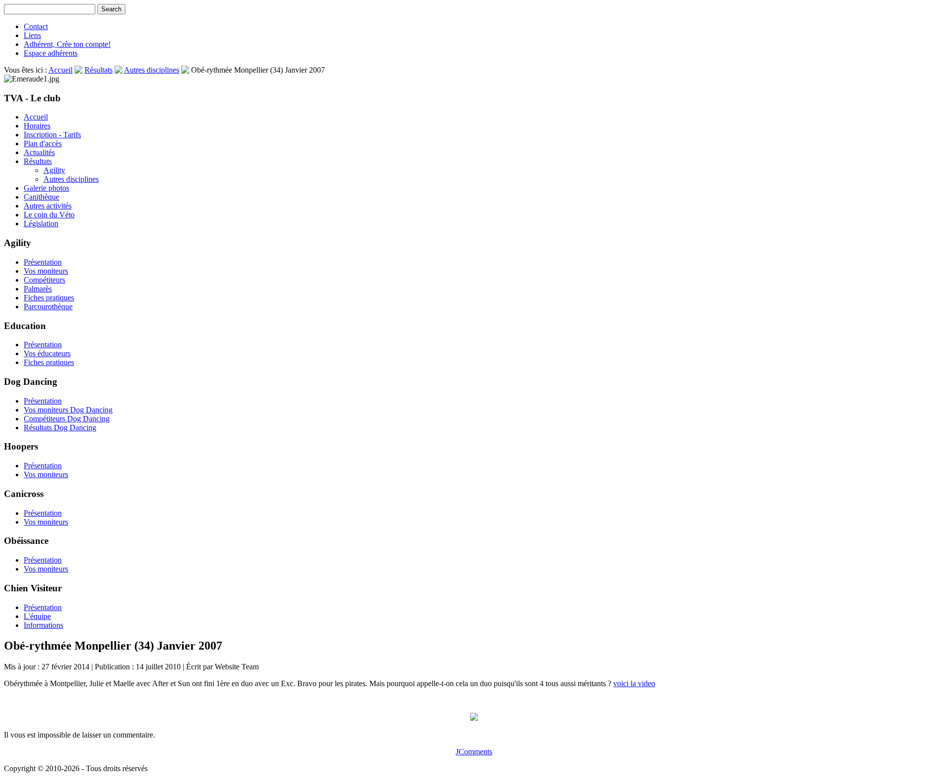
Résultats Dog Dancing (60, 427)
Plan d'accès (43, 143)
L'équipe (37, 616)
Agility (54, 170)
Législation (41, 223)
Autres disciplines (151, 70)
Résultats (98, 70)
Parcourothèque (48, 306)
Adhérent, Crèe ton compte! (67, 44)
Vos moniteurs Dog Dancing (68, 410)
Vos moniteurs (46, 271)
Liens (32, 35)
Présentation (43, 262)
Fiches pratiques (49, 297)
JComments (474, 751)
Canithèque (41, 197)
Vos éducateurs (47, 353)
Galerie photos (46, 188)
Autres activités (48, 206)
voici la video (634, 683)
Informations (43, 625)
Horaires (37, 126)
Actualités (39, 152)
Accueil (60, 70)
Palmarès (38, 289)
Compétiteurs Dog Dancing (67, 418)
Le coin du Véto (49, 214)
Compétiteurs (44, 280)
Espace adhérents (51, 53)
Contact (36, 26)
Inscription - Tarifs (52, 134)
